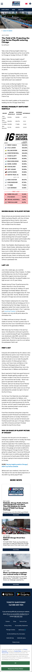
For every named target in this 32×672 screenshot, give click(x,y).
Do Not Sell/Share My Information (16, 634)
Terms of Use (23, 621)
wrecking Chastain (10, 311)
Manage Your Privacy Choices (15, 668)
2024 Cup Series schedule (10, 466)
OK (15, 663)
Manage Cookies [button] (10, 629)
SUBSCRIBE (20, 9)
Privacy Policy (8, 625)
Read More (16, 514)
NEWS (13, 9)
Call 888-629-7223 (16, 605)
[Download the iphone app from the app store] (7, 596)
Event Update (5, 9)
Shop (14, 621)
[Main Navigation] (1, 4)
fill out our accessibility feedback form (17, 614)
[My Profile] (30, 4)
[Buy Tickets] (26, 4)
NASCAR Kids (10, 638)
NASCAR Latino (21, 638)
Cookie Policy (17, 651)
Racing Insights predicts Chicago (16, 464)
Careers (8, 621)
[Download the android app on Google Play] (23, 597)
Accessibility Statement (21, 625)
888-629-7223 (18, 616)
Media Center (16, 642)
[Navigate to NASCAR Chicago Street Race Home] (16, 3)
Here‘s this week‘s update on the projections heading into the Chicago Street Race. (15, 101)
